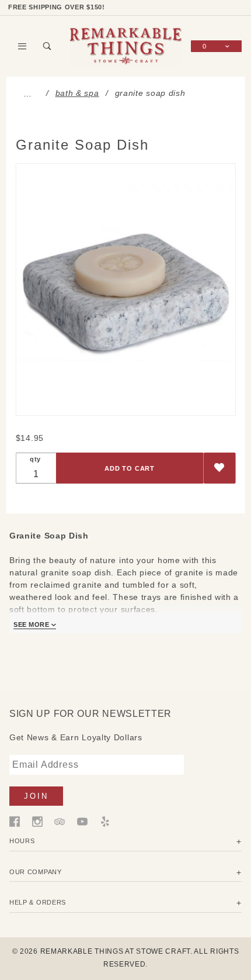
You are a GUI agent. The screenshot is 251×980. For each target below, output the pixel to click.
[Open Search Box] (48, 46)
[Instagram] (37, 821)
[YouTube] (82, 821)
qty (35, 459)
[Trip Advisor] (59, 821)
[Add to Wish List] (219, 468)
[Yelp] (105, 821)
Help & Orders (37, 902)
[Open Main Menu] (22, 46)
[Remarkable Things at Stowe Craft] (126, 45)
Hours (22, 840)
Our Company (35, 871)
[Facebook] (14, 821)
